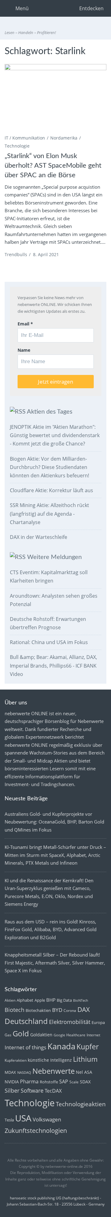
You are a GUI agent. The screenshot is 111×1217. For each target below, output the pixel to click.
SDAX (85, 1082)
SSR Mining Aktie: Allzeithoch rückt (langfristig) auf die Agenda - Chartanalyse (49, 513)
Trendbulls (16, 254)
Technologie (17, 146)
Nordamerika (63, 138)
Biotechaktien (38, 1010)
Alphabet (25, 1000)
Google (59, 1035)
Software (32, 1090)
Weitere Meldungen (54, 557)
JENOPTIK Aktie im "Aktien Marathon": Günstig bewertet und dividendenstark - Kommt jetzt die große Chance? (55, 435)
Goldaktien (41, 1035)
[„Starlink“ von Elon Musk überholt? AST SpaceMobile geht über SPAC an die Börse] (55, 98)
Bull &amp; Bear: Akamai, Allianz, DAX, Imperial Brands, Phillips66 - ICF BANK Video (53, 665)
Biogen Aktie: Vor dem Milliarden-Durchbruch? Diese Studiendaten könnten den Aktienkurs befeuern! (49, 467)
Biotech (14, 1009)
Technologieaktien (81, 1104)
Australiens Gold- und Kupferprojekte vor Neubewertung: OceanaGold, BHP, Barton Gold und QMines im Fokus (54, 822)
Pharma (29, 1081)
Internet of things (25, 1047)
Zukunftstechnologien (36, 1130)
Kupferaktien (16, 1060)
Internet (93, 1035)
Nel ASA (84, 1072)
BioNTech (80, 1000)
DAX (83, 1009)
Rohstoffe (49, 1082)
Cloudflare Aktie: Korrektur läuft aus (51, 490)
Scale (74, 1082)
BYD (57, 1009)
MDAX (10, 1072)
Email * (25, 324)
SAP (63, 1081)
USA (23, 1118)
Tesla (9, 1120)
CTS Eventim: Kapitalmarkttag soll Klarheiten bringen (49, 576)
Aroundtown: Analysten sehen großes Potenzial (53, 600)
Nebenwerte (53, 1071)
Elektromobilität (69, 1022)
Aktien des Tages (49, 412)
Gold (21, 1034)
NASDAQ (24, 1072)
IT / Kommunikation (25, 138)
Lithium (85, 1059)
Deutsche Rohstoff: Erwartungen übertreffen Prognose (48, 623)
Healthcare (75, 1035)
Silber (12, 1090)
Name (24, 350)
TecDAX (53, 1090)
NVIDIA (12, 1082)
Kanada (61, 1046)
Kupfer (87, 1046)
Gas (8, 1035)
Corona (70, 1010)
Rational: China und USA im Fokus (49, 642)
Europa (98, 1022)
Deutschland (26, 1021)
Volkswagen (47, 1119)
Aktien (10, 1000)
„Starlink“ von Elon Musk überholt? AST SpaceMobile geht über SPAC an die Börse (53, 165)
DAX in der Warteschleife (38, 537)
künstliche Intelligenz (50, 1060)
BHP (51, 1000)
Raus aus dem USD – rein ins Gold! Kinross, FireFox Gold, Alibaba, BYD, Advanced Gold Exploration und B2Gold (51, 929)
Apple (40, 1000)
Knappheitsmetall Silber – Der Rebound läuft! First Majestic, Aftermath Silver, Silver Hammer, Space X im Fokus (55, 963)
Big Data (64, 1000)
